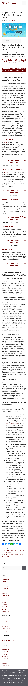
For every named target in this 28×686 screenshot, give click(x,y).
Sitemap (4, 609)
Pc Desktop (5, 586)
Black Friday (5, 579)
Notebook (4, 584)
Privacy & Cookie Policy (8, 606)
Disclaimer (5, 604)
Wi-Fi (18, 640)
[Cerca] (24, 568)
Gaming (10, 640)
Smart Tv (4, 619)
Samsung (14, 640)
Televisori (4, 593)
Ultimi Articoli (11, 548)
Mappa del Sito (6, 611)
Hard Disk (4, 631)
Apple (4, 640)
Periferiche (5, 588)
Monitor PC (5, 581)
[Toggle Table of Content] (18, 41)
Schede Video (6, 628)
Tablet (5, 548)
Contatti (4, 602)
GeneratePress (14, 683)
